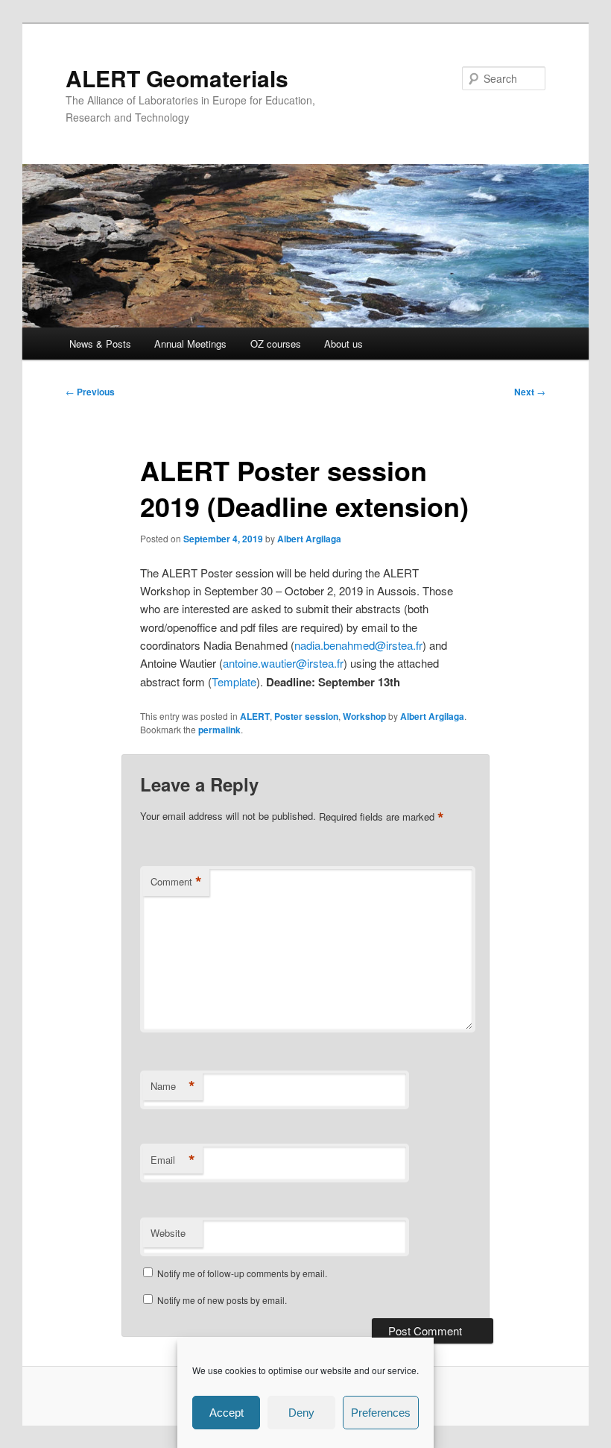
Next (529, 391)
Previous (90, 391)
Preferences (381, 1412)
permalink (219, 729)
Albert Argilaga (309, 538)
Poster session (306, 716)
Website (168, 1233)
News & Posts (100, 343)
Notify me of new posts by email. (222, 1300)
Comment (176, 882)
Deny (301, 1412)
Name (173, 1086)
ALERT (255, 716)
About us (343, 343)
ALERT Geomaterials (177, 78)
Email (173, 1160)
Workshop (364, 716)
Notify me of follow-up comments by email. (242, 1273)
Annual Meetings (190, 343)
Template (234, 681)
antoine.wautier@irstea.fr (283, 663)
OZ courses (275, 343)
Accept (226, 1412)
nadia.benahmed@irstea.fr (358, 645)
